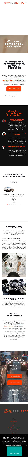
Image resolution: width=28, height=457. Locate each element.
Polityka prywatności (14, 453)
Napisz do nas (15, 383)
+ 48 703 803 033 (14, 88)
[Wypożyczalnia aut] (14, 3)
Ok (14, 448)
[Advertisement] (14, 20)
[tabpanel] (14, 191)
